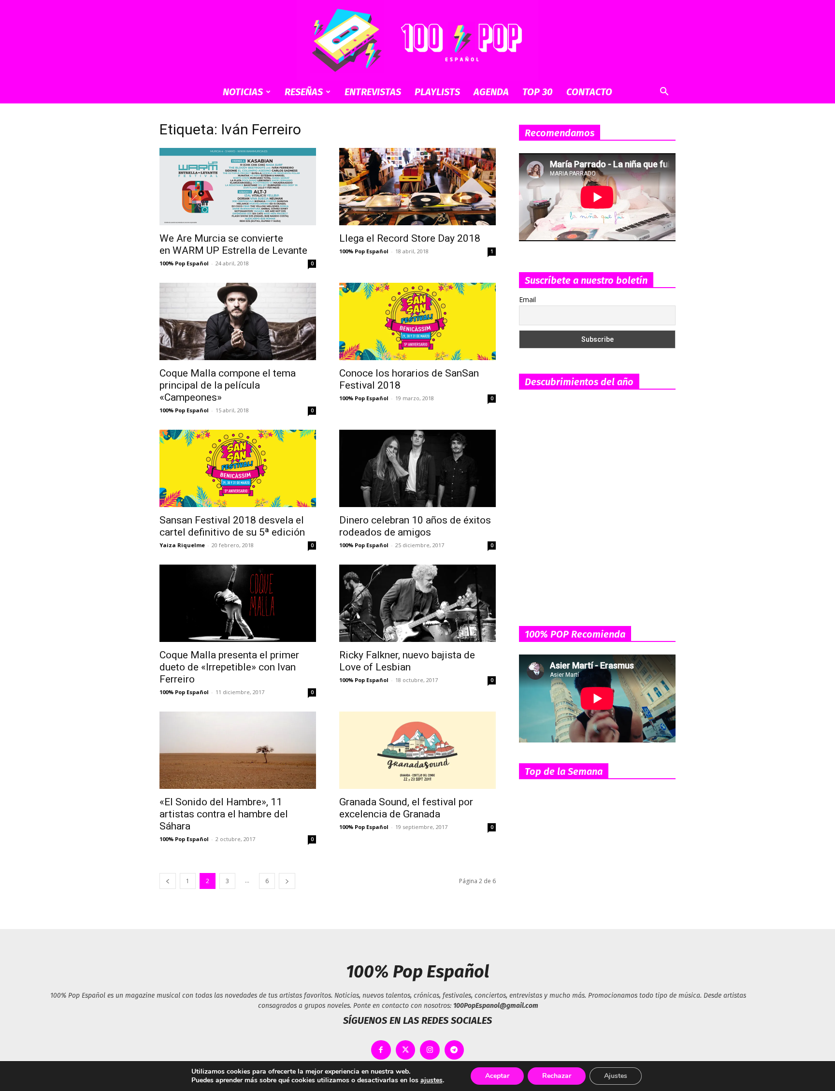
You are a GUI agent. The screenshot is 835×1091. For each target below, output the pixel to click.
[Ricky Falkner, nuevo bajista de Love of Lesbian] (417, 603)
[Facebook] (381, 1050)
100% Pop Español (184, 263)
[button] (664, 92)
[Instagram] (430, 1050)
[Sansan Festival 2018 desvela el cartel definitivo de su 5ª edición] (237, 468)
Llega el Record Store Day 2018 (409, 238)
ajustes (431, 1080)
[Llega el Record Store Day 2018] (417, 186)
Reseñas (304, 92)
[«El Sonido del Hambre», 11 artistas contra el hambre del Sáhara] (237, 750)
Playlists (437, 92)
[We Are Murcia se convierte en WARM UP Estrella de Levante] (237, 186)
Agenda (491, 92)
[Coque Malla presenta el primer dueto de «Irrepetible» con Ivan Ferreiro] (237, 603)
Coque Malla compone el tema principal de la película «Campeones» (227, 385)
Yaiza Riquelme (182, 545)
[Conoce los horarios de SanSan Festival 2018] (417, 321)
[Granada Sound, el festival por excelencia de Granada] (417, 750)
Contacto (589, 92)
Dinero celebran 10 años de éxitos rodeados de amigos (415, 526)
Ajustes (615, 1075)
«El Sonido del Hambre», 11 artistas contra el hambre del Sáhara (223, 814)
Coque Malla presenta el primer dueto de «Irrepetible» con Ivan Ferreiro (229, 667)
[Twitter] (406, 1050)
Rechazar (556, 1075)
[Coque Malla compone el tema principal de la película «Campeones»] (237, 321)
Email (527, 299)
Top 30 (537, 92)
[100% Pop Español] (417, 40)
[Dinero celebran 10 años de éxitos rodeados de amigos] (417, 468)
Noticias (243, 92)
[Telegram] (454, 1050)
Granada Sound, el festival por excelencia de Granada (406, 808)
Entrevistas (373, 92)
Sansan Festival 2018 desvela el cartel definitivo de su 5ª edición (232, 526)
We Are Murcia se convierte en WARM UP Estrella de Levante (234, 244)
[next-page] (287, 881)
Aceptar (497, 1075)
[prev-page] (167, 881)
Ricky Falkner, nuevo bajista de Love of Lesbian (407, 661)
